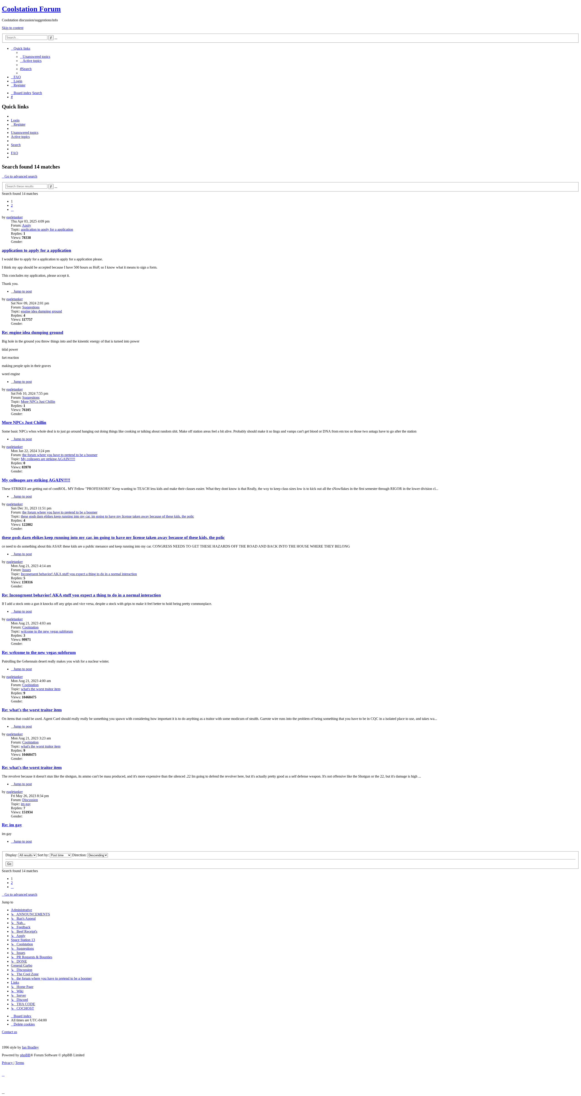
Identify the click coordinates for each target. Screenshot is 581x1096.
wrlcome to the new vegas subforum (47, 631)
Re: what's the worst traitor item (32, 709)
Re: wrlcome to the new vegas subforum (39, 652)
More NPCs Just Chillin (38, 402)
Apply (26, 225)
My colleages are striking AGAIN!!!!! (48, 459)
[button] (12, 209)
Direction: (79, 855)
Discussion (30, 800)
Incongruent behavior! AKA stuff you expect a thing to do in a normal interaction (79, 574)
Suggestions (30, 307)
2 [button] (12, 205)
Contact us (9, 1032)
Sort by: (43, 855)
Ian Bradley (30, 1047)
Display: (11, 855)
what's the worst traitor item (40, 689)
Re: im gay (12, 824)
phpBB (25, 1055)
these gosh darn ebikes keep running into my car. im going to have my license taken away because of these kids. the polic (107, 516)
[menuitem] (35, 57)
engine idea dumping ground (41, 311)
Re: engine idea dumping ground (32, 332)
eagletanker (14, 217)
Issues (26, 570)
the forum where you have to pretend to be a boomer (59, 455)
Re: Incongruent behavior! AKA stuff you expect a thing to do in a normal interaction (81, 595)
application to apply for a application (47, 229)
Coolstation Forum (31, 9)
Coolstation (30, 627)
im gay (26, 804)
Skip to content (12, 28)
